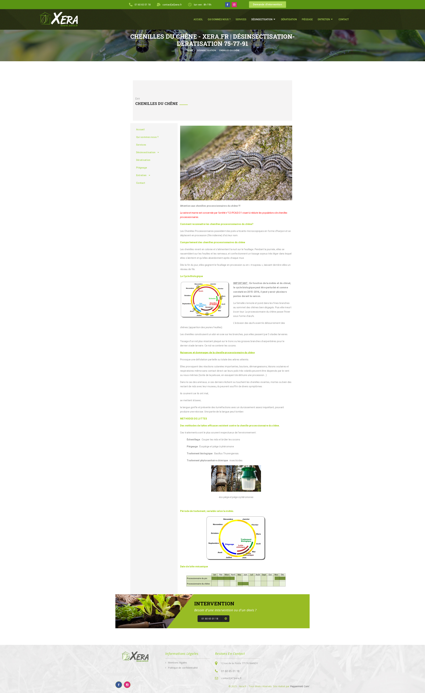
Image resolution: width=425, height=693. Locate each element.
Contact (344, 19)
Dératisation (289, 19)
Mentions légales (177, 662)
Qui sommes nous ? (219, 19)
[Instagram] (234, 4)
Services (241, 19)
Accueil (198, 19)
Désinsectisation (261, 19)
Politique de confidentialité (183, 667)
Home (190, 50)
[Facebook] (227, 4)
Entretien (324, 19)
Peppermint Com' (300, 686)
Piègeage (307, 19)
